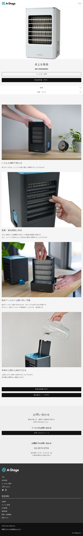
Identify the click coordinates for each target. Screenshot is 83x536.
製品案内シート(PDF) (41, 395)
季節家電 (4, 511)
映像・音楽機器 (6, 514)
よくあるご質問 (41, 74)
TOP (3, 477)
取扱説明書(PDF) (41, 389)
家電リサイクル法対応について (11, 529)
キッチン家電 (6, 505)
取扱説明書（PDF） (41, 80)
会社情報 (4, 480)
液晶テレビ (5, 517)
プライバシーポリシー (8, 525)
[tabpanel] (41, 33)
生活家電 (4, 508)
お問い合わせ (6, 487)
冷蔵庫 (4, 501)
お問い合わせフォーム (41, 433)
